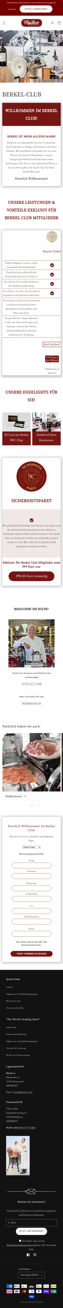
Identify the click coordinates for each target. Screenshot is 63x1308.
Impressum (11, 1027)
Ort (31, 906)
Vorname (31, 871)
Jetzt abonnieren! (31, 1231)
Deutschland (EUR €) (30, 1275)
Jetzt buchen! (52, 344)
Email (31, 928)
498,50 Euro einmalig (31, 576)
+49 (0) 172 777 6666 (31, 683)
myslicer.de (28, 1302)
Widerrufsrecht (13, 1001)
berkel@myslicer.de (31, 703)
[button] (3, 23)
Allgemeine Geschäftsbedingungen (22, 994)
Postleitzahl (31, 894)
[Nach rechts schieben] (38, 805)
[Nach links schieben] (24, 805)
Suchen (9, 987)
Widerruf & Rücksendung (18, 1055)
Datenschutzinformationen (20, 1245)
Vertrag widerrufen (15, 1008)
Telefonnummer (31, 916)
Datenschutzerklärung (16, 1034)
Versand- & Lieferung (16, 1048)
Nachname (31, 883)
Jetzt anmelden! (36, 8)
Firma (32, 860)
